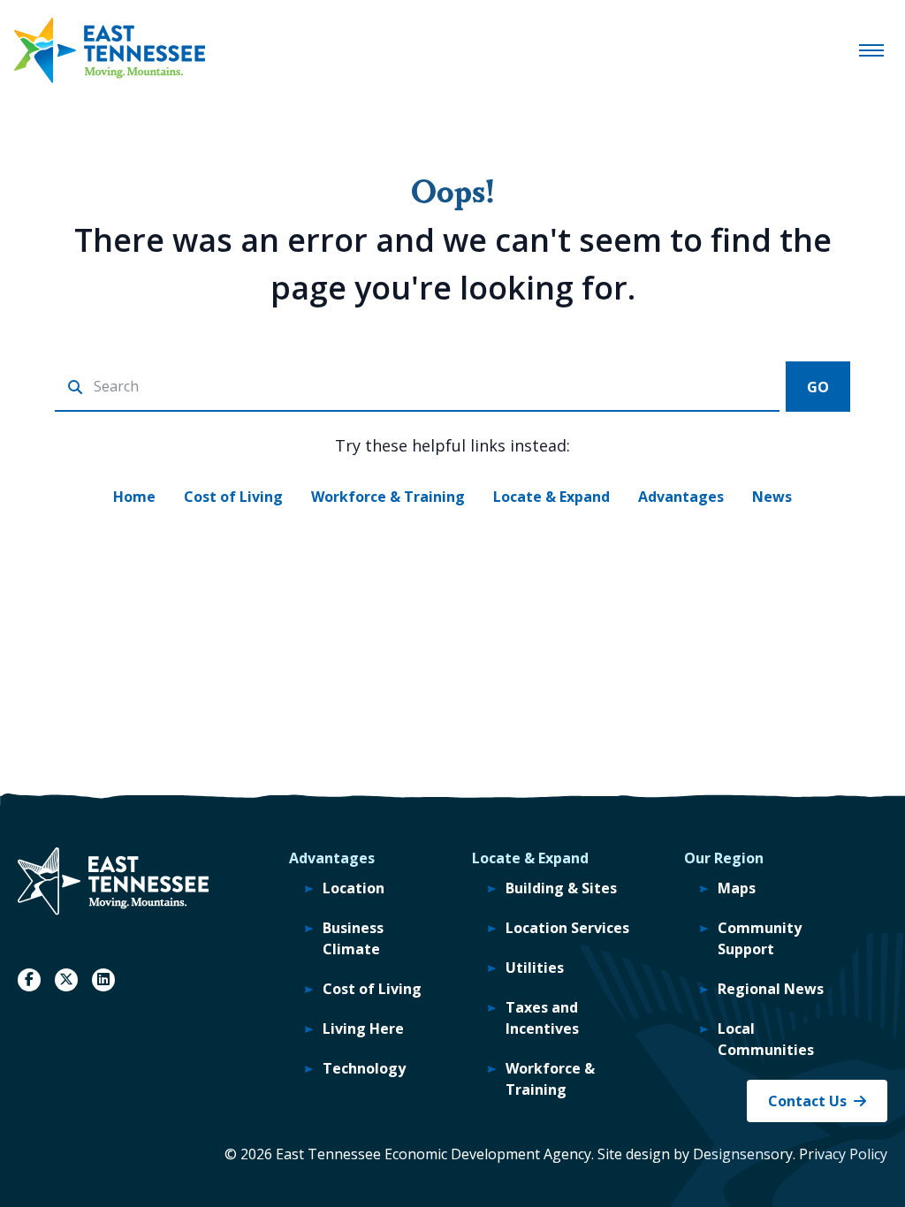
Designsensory (743, 1154)
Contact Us (807, 1101)
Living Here (363, 1028)
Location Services (567, 928)
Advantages (681, 496)
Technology (364, 1068)
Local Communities (766, 1039)
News (772, 496)
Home (134, 496)
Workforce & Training (388, 496)
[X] (66, 979)
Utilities (535, 967)
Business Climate (353, 938)
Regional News (771, 988)
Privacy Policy (843, 1154)
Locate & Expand (551, 496)
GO (818, 387)
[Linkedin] (103, 979)
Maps (737, 888)
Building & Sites (561, 888)
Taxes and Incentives (542, 1018)
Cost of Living (233, 496)
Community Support (760, 938)
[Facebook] (29, 979)
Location (353, 888)
